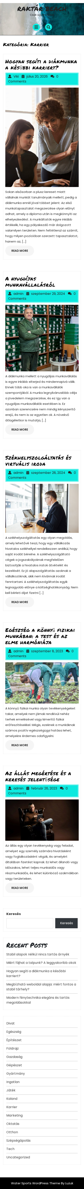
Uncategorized (18, 1157)
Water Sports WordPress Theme (36, 1183)
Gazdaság (14, 1056)
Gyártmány (15, 1073)
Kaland (11, 1098)
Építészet (14, 1040)
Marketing (14, 1115)
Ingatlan (13, 1082)
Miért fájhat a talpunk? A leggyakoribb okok (41, 962)
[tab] (36, 27)
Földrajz (12, 1048)
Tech (10, 1149)
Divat (10, 1023)
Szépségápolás (18, 1140)
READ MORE (22, 252)
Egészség (13, 1031)
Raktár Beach (42, 8)
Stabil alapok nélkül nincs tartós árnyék (37, 954)
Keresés (13, 914)
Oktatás (12, 1123)
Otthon (12, 1132)
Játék (10, 1090)
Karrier (11, 1107)
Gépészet (14, 1065)
